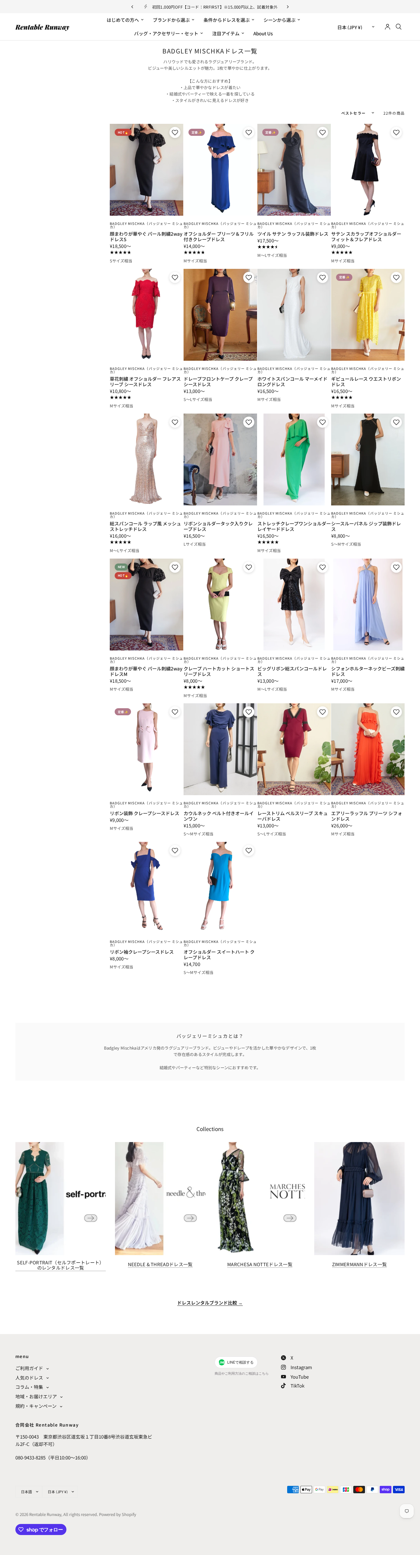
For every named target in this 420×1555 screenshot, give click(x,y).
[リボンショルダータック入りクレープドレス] (220, 459)
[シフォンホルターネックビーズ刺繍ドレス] (368, 604)
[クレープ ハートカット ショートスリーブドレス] (220, 604)
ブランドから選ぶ (171, 20)
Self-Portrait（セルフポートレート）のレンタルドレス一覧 (60, 1265)
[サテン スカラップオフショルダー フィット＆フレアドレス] (368, 170)
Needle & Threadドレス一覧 (160, 1264)
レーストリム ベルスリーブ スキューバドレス (292, 816)
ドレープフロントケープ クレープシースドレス (218, 381)
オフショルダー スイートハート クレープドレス (219, 954)
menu (22, 1356)
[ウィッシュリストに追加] (174, 132)
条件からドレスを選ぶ (227, 20)
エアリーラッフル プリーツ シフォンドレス (366, 816)
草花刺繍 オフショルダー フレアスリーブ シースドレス (145, 381)
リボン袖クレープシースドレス (142, 952)
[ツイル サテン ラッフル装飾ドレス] (294, 170)
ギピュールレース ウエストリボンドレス (366, 381)
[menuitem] (125, 20)
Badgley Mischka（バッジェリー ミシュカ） (146, 225)
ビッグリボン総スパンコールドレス (292, 671)
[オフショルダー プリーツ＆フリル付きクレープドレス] (220, 170)
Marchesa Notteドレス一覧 (259, 1264)
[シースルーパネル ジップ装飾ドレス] (368, 459)
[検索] (399, 26)
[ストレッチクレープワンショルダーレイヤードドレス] (294, 459)
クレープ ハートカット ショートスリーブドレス (219, 671)
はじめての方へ (123, 20)
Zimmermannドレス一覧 (359, 1264)
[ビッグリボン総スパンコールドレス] (294, 604)
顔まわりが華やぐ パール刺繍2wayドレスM (146, 671)
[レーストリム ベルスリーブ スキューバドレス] (294, 749)
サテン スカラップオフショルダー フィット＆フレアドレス (366, 236)
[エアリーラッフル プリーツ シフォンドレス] (368, 749)
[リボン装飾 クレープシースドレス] (146, 749)
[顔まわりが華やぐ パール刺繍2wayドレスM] (146, 604)
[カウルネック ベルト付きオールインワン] (220, 749)
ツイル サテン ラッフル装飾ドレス (292, 234)
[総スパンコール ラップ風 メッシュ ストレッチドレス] (146, 459)
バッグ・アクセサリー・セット (166, 33)
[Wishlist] (211, 59)
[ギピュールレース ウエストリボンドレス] (368, 315)
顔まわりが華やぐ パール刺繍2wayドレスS (146, 236)
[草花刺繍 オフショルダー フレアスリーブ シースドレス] (146, 315)
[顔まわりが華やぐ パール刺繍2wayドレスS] (146, 170)
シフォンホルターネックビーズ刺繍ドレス (368, 671)
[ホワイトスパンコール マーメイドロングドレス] (294, 315)
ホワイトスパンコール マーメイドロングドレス (292, 381)
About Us (263, 33)
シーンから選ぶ (279, 20)
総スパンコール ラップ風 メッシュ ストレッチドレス (145, 526)
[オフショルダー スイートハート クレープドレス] (220, 888)
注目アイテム (226, 33)
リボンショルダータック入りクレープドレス (218, 526)
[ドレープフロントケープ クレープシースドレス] (220, 315)
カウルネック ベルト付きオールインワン (219, 816)
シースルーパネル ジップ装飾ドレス (366, 526)
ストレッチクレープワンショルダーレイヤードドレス (294, 526)
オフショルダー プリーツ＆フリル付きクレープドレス (219, 236)
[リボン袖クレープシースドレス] (146, 888)
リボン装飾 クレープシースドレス (144, 813)
